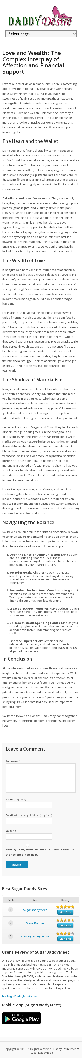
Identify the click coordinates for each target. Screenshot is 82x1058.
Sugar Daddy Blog (42, 1053)
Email (29, 815)
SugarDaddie (35, 923)
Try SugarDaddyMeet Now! (19, 996)
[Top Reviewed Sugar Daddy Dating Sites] (40, 26)
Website (11, 830)
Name (16, 799)
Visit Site (65, 912)
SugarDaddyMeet (35, 910)
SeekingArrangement (35, 936)
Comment (13, 761)
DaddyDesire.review (66, 1049)
